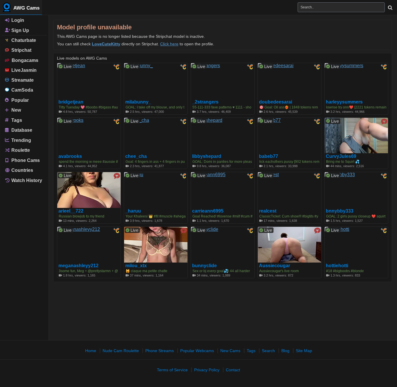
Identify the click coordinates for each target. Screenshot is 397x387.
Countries (21, 170)
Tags (16, 119)
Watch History (26, 180)
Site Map (304, 350)
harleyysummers (344, 102)
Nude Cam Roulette (121, 350)
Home (90, 350)
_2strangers (205, 102)
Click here (169, 44)
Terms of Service (172, 370)
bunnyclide (204, 265)
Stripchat (20, 50)
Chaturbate (22, 40)
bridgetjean (70, 102)
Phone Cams (25, 160)
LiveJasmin (23, 70)
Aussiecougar (274, 265)
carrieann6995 (207, 211)
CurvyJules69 (341, 156)
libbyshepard (206, 156)
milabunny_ (138, 102)
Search (268, 350)
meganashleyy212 (78, 265)
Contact (233, 370)
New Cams (230, 350)
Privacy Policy (206, 370)
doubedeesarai (275, 102)
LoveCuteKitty (106, 44)
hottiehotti (337, 265)
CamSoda (21, 90)
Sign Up (19, 30)
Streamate (21, 80)
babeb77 (268, 156)
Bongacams (23, 60)
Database (21, 130)
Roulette (20, 150)
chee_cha (136, 156)
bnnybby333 (339, 211)
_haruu (133, 211)
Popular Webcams (197, 350)
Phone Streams (159, 350)
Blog (285, 350)
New (15, 110)
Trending (20, 140)
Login (17, 20)
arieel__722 (70, 211)
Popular (19, 99)
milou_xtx (136, 265)
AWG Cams (26, 8)
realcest (267, 211)
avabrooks (70, 156)
